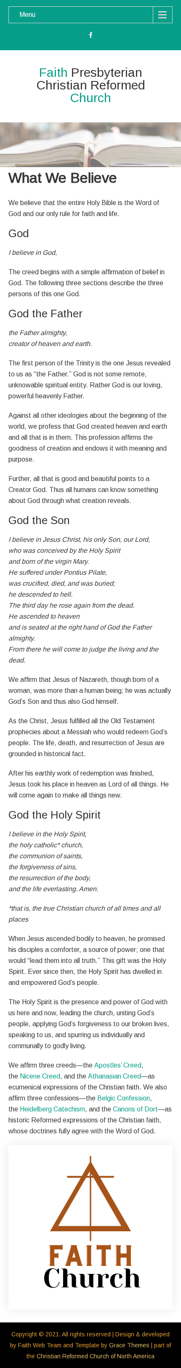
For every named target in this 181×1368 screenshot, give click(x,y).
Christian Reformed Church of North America (95, 1356)
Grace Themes (129, 1345)
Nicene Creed (40, 1076)
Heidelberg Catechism (52, 1109)
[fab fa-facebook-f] (90, 36)
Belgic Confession (123, 1098)
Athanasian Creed (114, 1076)
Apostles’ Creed (117, 1065)
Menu (27, 14)
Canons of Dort (135, 1109)
